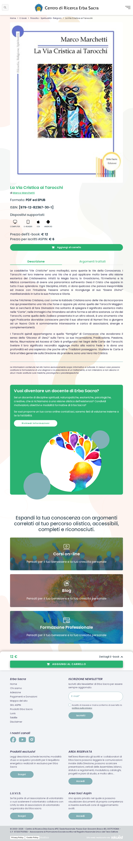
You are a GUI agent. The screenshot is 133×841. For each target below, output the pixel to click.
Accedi (80, 781)
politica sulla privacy (82, 708)
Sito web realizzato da (98, 837)
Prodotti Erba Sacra (21, 709)
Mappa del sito (19, 700)
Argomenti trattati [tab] (92, 261)
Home (13, 18)
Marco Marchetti (24, 193)
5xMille (13, 717)
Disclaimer (16, 721)
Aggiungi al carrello (69, 247)
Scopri (22, 774)
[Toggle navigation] (128, 7)
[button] (5, 7)
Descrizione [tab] (36, 261)
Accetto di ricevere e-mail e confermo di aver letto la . (97, 706)
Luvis (13, 713)
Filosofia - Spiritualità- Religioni (45, 18)
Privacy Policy (17, 837)
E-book (23, 18)
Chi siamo (16, 688)
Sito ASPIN (15, 705)
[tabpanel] (66, 312)
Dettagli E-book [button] (109, 657)
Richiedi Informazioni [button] (35, 423)
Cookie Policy (32, 837)
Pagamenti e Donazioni (23, 696)
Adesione (15, 692)
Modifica (44, 837)
